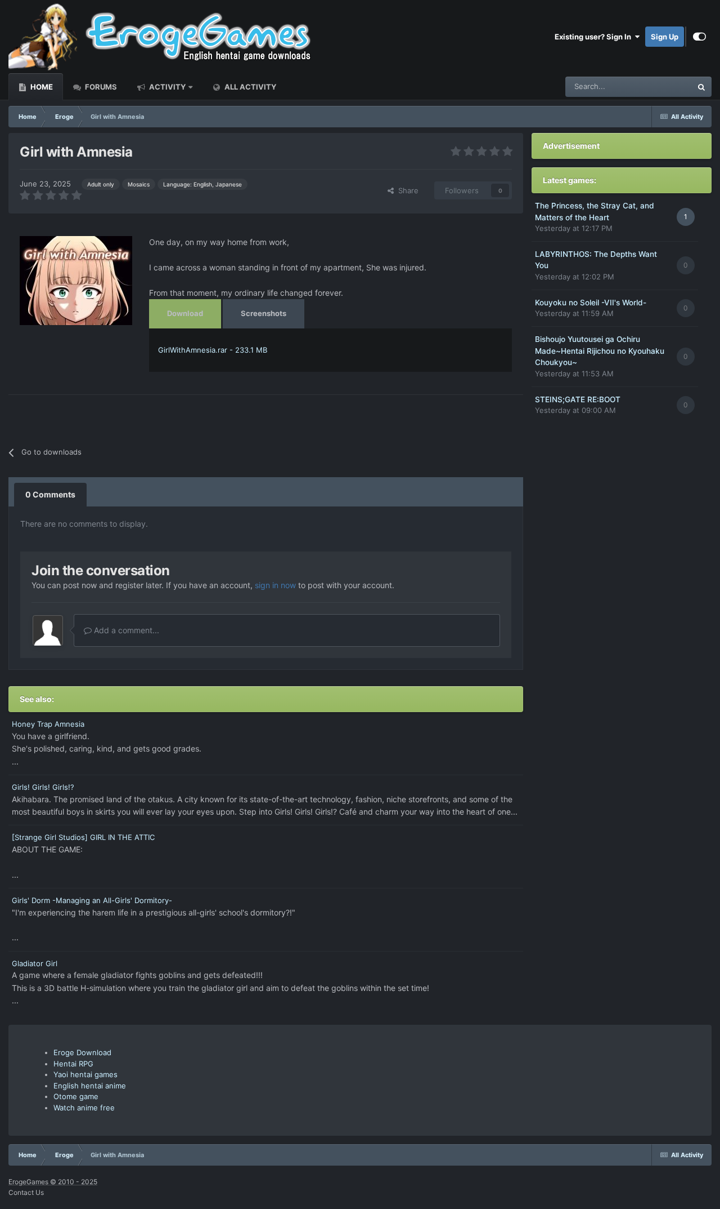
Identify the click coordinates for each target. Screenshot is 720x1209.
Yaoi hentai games (85, 1074)
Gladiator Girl (34, 963)
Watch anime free (84, 1107)
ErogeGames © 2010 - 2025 (52, 1181)
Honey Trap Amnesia (48, 723)
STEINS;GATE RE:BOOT (577, 399)
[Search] (701, 87)
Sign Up (664, 36)
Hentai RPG (73, 1063)
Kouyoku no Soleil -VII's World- (590, 302)
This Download (652, 86)
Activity (166, 86)
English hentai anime (89, 1085)
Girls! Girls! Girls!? (43, 787)
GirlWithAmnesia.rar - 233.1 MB (212, 349)
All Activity (249, 86)
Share (406, 190)
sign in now (275, 585)
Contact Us (26, 1192)
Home (41, 86)
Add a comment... (125, 630)
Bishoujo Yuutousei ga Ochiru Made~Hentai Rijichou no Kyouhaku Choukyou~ (599, 351)
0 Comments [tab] (50, 494)
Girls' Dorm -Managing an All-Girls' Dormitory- (92, 900)
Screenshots (263, 313)
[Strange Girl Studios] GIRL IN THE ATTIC (83, 837)
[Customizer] (699, 36)
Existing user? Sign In (594, 36)
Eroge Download (82, 1052)
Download (185, 313)
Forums (100, 86)
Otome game (75, 1096)
